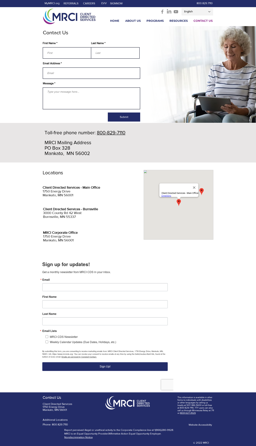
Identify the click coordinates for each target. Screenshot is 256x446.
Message (48, 83)
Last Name (97, 43)
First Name (49, 43)
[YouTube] (176, 11)
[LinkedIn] (169, 11)
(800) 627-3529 (188, 413)
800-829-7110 (111, 132)
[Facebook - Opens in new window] (162, 11)
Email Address (51, 63)
